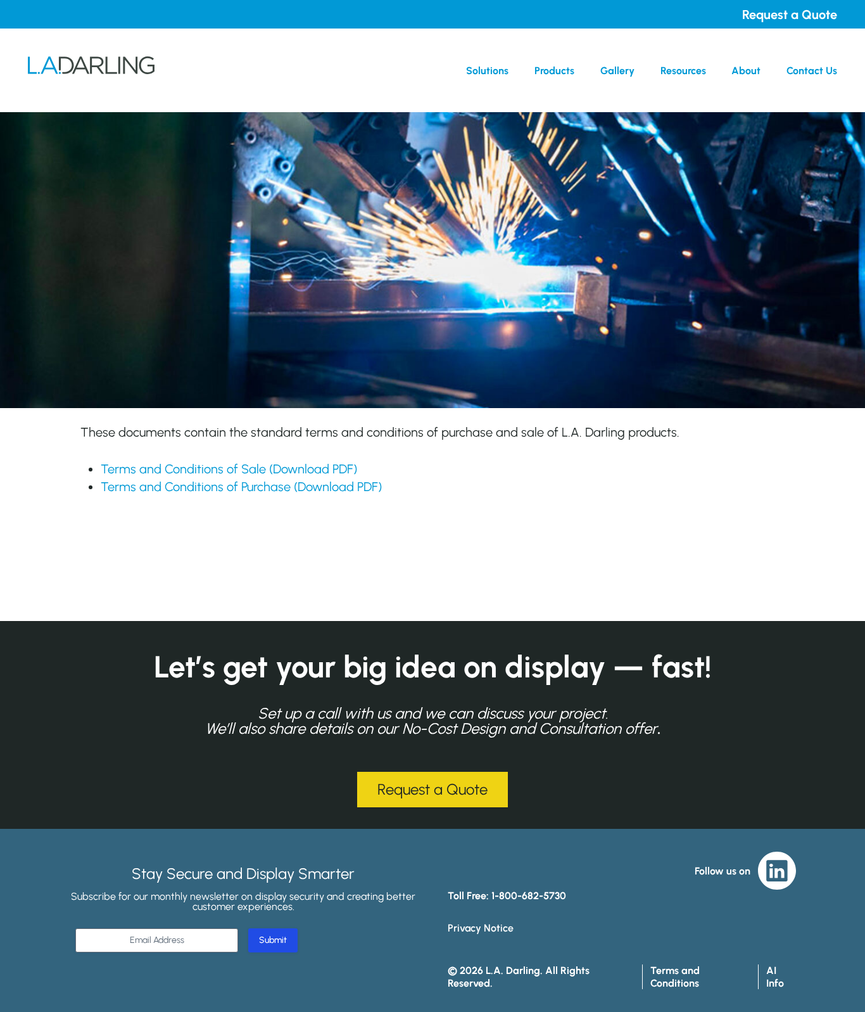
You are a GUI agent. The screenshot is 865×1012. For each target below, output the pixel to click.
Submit (273, 940)
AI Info (775, 976)
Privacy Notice (481, 928)
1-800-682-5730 (528, 896)
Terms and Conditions (675, 976)
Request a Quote (789, 14)
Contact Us (811, 71)
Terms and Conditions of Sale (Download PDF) (229, 469)
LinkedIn (777, 871)
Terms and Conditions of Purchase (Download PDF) (241, 486)
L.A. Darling (91, 70)
